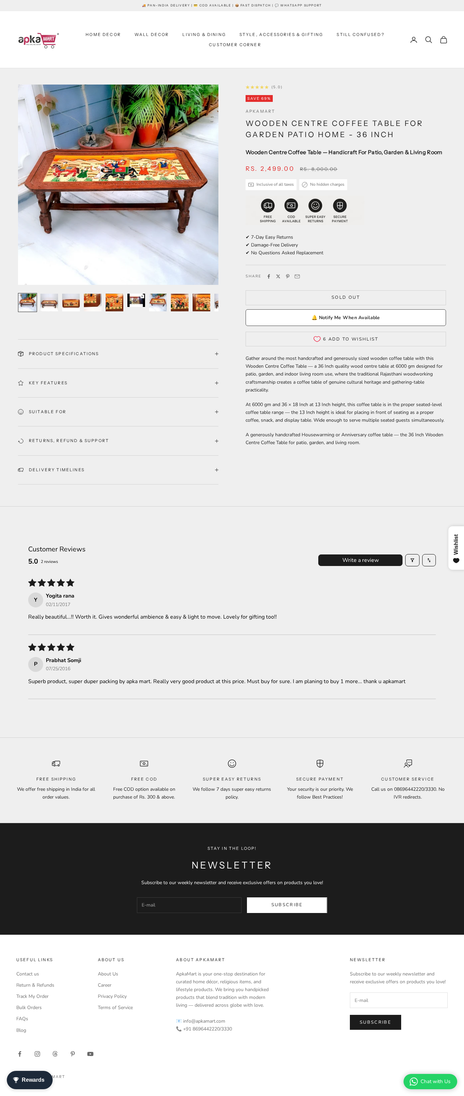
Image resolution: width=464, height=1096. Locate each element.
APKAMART (260, 111)
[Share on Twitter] (278, 276)
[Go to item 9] (201, 302)
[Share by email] (297, 276)
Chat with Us (435, 1081)
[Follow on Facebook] (19, 1054)
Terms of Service (115, 1007)
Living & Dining (204, 34)
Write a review (360, 560)
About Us (108, 974)
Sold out (346, 297)
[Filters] (412, 560)
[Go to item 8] (179, 302)
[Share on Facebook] (268, 276)
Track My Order (32, 996)
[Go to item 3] (71, 302)
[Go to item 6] (136, 300)
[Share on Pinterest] (287, 276)
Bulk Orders (29, 1007)
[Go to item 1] (27, 302)
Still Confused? (360, 34)
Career (104, 985)
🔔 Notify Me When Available (345, 317)
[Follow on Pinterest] (72, 1054)
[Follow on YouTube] (90, 1054)
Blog (21, 1030)
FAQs (22, 1019)
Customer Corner (235, 44)
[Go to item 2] (49, 302)
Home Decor (103, 34)
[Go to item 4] (92, 302)
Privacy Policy (112, 996)
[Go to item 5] (114, 302)
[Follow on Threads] (55, 1054)
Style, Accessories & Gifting (281, 34)
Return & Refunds (35, 985)
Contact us (27, 974)
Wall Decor (152, 34)
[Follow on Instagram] (37, 1054)
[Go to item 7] (157, 302)
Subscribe (287, 905)
